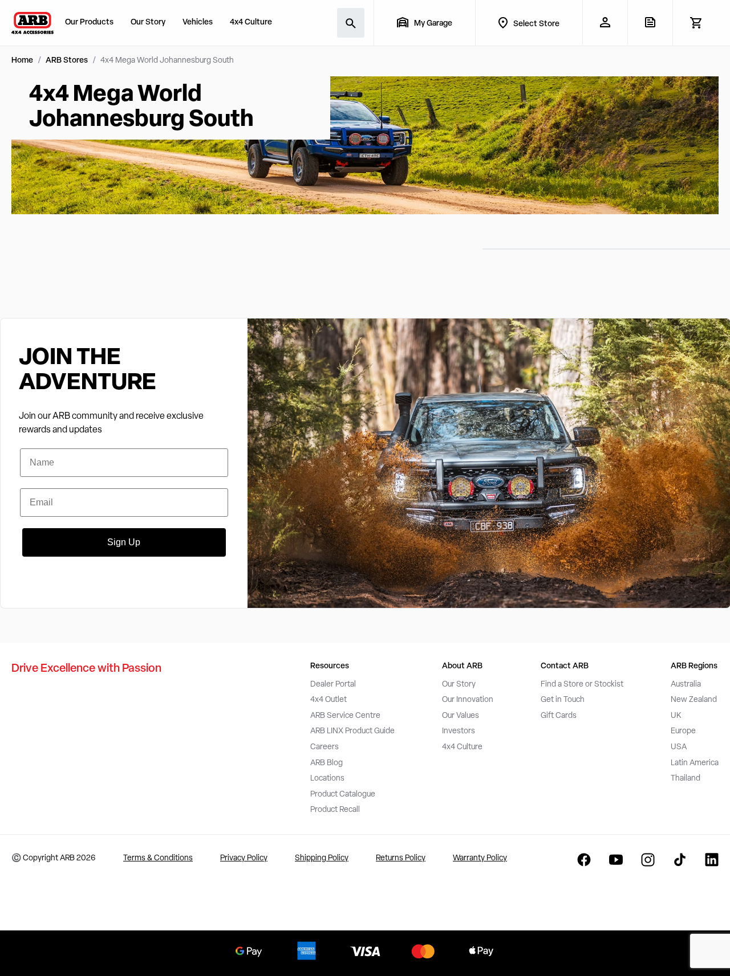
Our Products (89, 22)
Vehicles (197, 22)
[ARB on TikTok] (680, 860)
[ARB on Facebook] (584, 860)
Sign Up (123, 542)
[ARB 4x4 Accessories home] (32, 22)
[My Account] (604, 22)
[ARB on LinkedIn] (712, 860)
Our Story (148, 22)
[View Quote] (649, 22)
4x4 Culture (251, 22)
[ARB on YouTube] (616, 860)
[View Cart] (695, 23)
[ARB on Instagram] (648, 860)
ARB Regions (694, 666)
